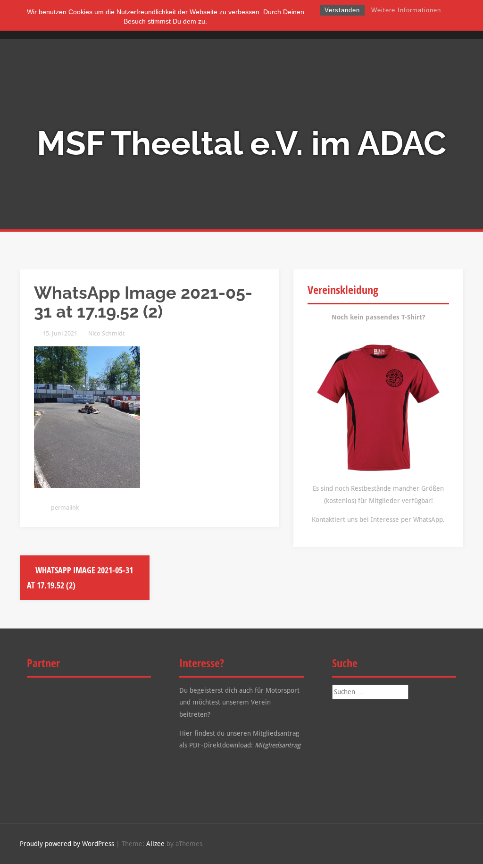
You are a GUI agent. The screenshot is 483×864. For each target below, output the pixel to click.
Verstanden (342, 10)
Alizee (155, 843)
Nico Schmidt (106, 333)
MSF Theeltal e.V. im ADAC (241, 143)
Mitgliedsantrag (277, 745)
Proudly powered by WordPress (67, 843)
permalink (64, 507)
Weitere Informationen (406, 10)
